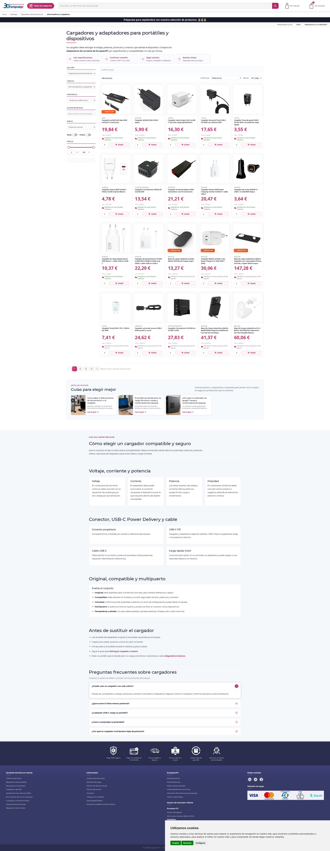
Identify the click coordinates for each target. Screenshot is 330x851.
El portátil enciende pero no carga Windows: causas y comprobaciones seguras (148, 400)
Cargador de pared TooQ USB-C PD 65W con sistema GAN (213, 121)
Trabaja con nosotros (95, 797)
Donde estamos (173, 782)
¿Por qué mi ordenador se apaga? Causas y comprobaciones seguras (194, 400)
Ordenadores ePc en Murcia (178, 789)
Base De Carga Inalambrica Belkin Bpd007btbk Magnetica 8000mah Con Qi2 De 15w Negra (214, 330)
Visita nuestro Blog (175, 797)
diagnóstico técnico (175, 656)
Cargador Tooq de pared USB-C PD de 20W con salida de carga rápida (246, 122)
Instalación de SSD (14, 789)
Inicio (4, 14)
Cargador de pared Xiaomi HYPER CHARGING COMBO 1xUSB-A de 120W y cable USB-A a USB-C (148, 261)
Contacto (90, 793)
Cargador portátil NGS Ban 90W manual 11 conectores (114, 121)
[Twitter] (256, 779)
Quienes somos (173, 778)
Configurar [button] (200, 843)
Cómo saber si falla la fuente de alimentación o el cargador (100, 400)
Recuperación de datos (15, 786)
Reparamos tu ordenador (316, 24)
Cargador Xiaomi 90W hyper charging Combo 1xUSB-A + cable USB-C (214, 192)
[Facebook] (261, 779)
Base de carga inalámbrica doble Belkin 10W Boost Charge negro (181, 260)
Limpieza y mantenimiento (17, 801)
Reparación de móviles (15, 808)
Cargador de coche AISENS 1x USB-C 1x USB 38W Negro (246, 191)
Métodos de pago (93, 782)
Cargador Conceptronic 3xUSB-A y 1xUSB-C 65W (182, 329)
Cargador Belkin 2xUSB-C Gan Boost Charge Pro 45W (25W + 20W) (213, 261)
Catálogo (13, 14)
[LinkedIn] (250, 779)
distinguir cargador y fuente (123, 651)
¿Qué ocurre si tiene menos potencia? (110, 703)
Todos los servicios (13, 778)
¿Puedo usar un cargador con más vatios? (113, 686)
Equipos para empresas (16, 804)
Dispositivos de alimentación (32, 14)
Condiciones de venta (95, 778)
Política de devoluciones (96, 786)
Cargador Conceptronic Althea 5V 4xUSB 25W (148, 191)
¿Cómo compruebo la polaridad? (108, 722)
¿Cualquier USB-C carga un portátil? (110, 713)
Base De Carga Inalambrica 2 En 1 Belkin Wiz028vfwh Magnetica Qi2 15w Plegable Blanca (247, 330)
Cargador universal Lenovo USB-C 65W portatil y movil (148, 329)
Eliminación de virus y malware (19, 797)
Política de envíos (93, 789)
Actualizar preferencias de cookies (100, 804)
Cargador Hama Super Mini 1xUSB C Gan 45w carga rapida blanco (181, 121)
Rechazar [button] (187, 843)
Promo (82, 135)
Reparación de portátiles (16, 782)
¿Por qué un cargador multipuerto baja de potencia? (118, 731)
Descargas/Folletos (94, 801)
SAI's (298, 24)
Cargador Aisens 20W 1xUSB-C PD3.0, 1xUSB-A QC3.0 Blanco (114, 191)
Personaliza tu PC (284, 24)
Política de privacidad (176, 786)
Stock (69, 135)
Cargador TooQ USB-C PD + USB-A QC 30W (115, 329)
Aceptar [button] (175, 843)
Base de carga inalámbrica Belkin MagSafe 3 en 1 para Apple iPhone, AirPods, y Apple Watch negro (248, 261)
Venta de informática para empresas (182, 793)
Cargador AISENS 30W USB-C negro (147, 121)
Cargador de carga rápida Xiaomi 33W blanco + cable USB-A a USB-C (115, 261)
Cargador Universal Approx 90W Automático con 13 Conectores (181, 191)
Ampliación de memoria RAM (18, 793)
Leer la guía (91, 412)
